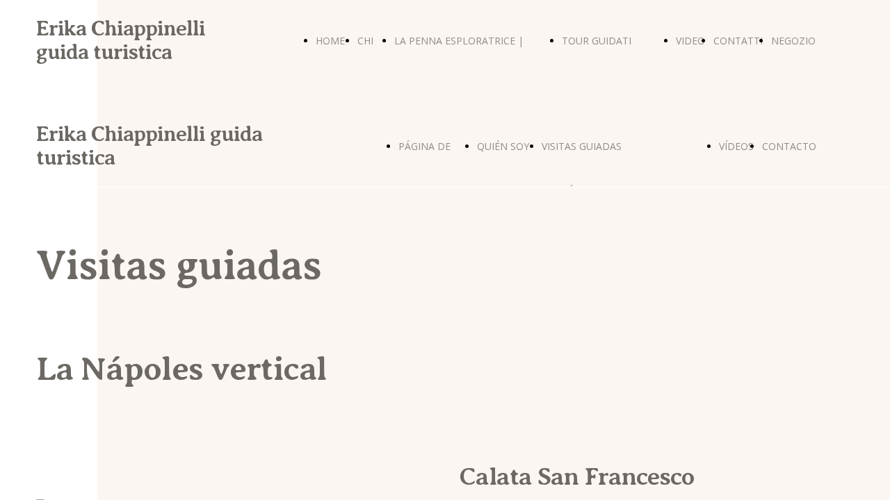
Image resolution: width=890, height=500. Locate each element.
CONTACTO (789, 146)
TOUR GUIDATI (596, 40)
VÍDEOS (736, 146)
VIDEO (690, 40)
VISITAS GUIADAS (582, 146)
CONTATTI (738, 40)
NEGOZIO (793, 40)
